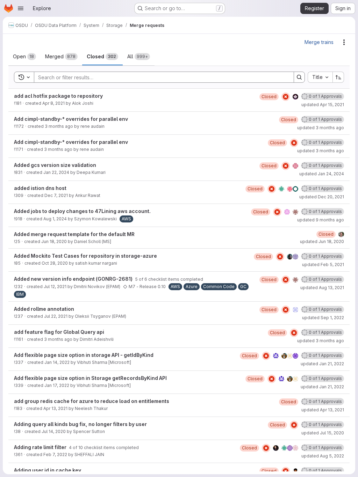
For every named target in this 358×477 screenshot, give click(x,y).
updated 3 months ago (320, 127)
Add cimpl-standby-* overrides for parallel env (71, 119)
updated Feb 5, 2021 (323, 264)
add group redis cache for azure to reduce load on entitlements (91, 401)
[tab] (24, 56)
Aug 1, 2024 (55, 218)
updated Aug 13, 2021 (322, 287)
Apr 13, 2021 (55, 408)
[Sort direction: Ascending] (338, 77)
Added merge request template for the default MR (74, 234)
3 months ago (59, 126)
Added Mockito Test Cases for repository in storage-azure (85, 256)
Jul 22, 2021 (55, 316)
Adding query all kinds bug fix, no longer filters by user (80, 424)
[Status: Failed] (285, 97)
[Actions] (344, 42)
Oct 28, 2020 (55, 263)
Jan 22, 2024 (56, 172)
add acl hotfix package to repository (58, 96)
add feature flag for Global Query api (59, 332)
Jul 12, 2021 (55, 286)
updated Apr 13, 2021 (322, 409)
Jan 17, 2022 (56, 385)
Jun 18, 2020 (54, 241)
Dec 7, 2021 (56, 195)
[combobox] (320, 77)
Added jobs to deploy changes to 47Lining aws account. (82, 211)
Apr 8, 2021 (53, 103)
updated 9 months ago (320, 219)
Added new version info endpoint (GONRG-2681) (74, 279)
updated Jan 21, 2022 (322, 363)
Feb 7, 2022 (55, 454)
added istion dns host (40, 188)
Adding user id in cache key (47, 470)
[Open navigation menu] (20, 8)
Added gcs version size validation (55, 165)
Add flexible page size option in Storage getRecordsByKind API (90, 378)
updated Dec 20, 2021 (321, 196)
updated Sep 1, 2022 (323, 317)
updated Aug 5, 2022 (322, 455)
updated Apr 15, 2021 (322, 104)
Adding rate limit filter (40, 447)
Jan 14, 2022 (57, 362)
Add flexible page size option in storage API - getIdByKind (83, 355)
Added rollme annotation (44, 309)
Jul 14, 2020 (54, 431)
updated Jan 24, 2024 (321, 173)
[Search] (299, 77)
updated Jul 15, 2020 (322, 432)
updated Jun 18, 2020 (322, 241)
